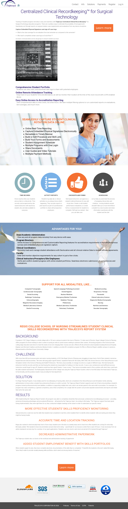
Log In (120, 4)
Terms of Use (74, 505)
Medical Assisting (100, 289)
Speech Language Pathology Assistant (66, 289)
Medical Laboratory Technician (67, 305)
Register (112, 4)
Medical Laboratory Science (32, 305)
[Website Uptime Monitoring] (77, 486)
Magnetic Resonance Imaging (32, 303)
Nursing (100, 303)
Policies (65, 505)
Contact (75, 4)
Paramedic (100, 294)
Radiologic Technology (32, 297)
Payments (102, 4)
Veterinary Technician (66, 308)
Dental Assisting (32, 294)
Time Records (25, 195)
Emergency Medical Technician (66, 297)
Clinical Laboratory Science (101, 297)
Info (82, 4)
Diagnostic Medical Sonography (100, 300)
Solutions (91, 4)
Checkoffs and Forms (77, 195)
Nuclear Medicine (66, 294)
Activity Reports (51, 195)
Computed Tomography (32, 289)
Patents (90, 505)
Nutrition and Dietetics (100, 305)
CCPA (83, 505)
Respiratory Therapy (100, 292)
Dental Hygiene (67, 292)
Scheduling (103, 195)
